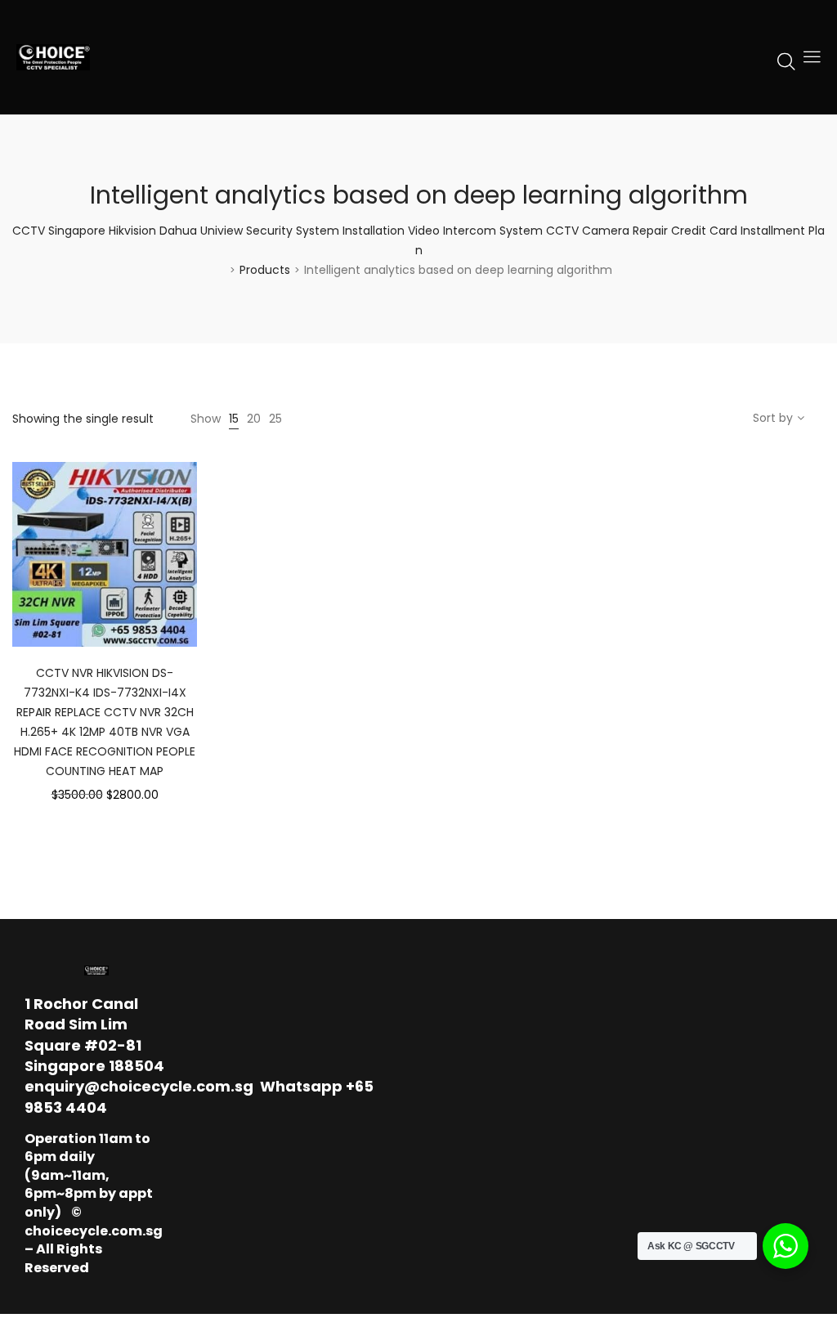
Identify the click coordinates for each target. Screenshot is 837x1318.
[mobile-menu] (812, 57)
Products (264, 270)
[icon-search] (786, 60)
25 (275, 418)
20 (254, 418)
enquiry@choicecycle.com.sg (139, 1086)
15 (234, 418)
